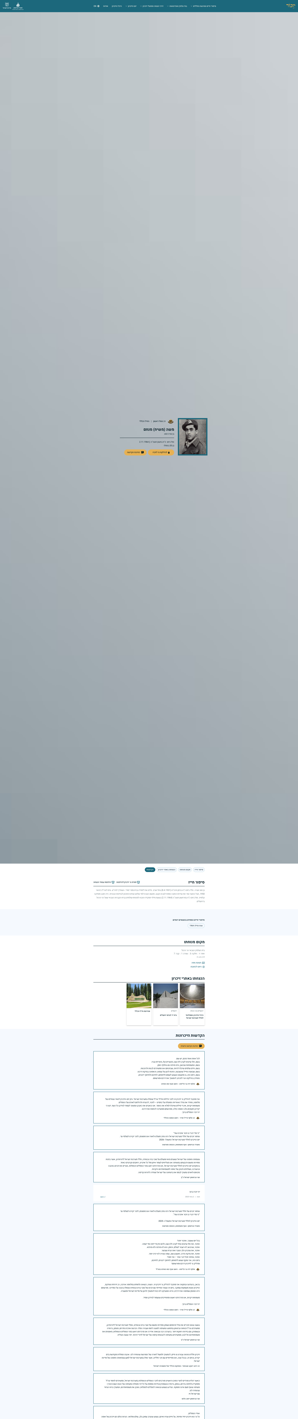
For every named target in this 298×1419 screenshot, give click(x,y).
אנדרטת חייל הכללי (142, 1011)
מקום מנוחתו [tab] (185, 869)
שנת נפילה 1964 (196, 925)
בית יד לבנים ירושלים (168, 1015)
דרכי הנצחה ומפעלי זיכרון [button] (153, 6)
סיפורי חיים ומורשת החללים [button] (204, 6)
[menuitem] (203, 6)
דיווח (102, 1197)
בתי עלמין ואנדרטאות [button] (178, 6)
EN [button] (95, 6)
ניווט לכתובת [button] (196, 966)
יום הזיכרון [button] (132, 6)
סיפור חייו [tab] (199, 869)
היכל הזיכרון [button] (117, 6)
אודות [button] (105, 6)
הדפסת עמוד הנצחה (102, 882)
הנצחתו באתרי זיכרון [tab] (166, 869)
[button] (135, 452)
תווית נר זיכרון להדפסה (126, 882)
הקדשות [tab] (150, 869)
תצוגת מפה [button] (196, 962)
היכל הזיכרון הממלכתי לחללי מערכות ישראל (194, 1016)
